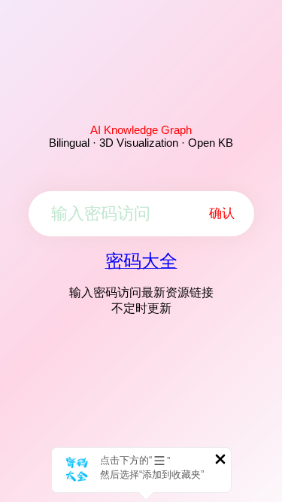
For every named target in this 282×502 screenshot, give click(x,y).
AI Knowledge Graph (141, 129)
